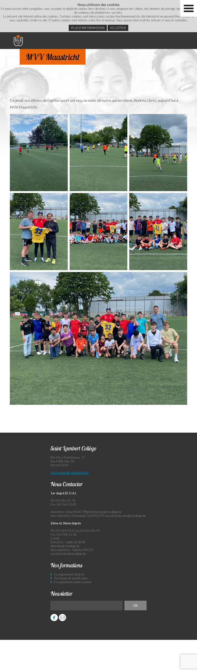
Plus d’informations (88, 28)
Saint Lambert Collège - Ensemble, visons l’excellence (18, 40)
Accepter (118, 28)
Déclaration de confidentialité (69, 472)
